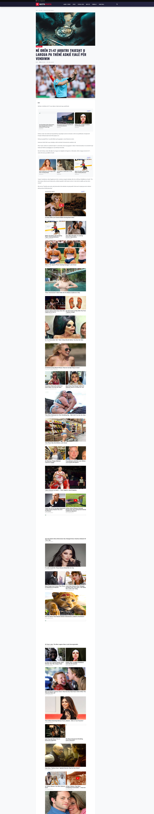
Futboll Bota (81, 4)
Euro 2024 (40, 10)
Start (37, 10)
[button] (65, 29)
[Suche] (117, 4)
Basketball (101, 4)
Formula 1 (94, 4)
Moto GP (88, 4)
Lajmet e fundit (67, 4)
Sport (74, 4)
